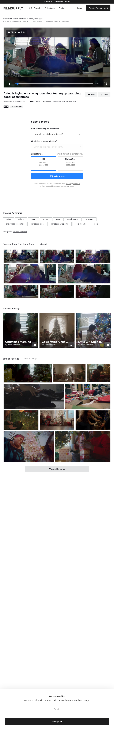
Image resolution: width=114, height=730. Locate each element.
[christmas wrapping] (59, 224)
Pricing (62, 8)
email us (76, 184)
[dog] (96, 224)
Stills (67, 2)
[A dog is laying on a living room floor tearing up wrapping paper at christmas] (21, 256)
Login (79, 8)
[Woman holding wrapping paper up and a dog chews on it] (57, 256)
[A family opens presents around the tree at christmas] (93, 256)
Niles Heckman (20, 18)
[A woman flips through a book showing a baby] (93, 291)
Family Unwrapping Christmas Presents (37, 18)
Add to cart (59, 176)
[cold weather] (81, 224)
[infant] (33, 219)
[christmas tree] (37, 224)
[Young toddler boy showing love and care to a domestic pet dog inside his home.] (34, 396)
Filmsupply (58, 2)
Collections (50, 8)
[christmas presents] (15, 224)
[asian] (8, 219)
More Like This (18, 32)
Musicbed (48, 2)
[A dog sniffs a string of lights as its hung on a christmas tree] (21, 420)
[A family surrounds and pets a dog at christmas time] (93, 420)
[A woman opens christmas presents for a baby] (57, 291)
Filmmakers (7, 18)
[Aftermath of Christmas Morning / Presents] (87, 396)
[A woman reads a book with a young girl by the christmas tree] (28, 373)
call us (68, 184)
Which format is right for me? (70, 154)
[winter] (46, 219)
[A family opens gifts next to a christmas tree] (57, 420)
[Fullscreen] (105, 84)
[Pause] (9, 84)
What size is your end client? (48, 146)
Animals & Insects (20, 232)
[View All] (43, 244)
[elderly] (21, 219)
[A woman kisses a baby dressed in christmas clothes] (30, 273)
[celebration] (72, 219)
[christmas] (89, 219)
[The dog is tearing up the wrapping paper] (84, 273)
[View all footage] (31, 359)
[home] (15, 8)
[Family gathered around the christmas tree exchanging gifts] (69, 373)
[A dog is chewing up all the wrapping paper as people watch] (21, 291)
